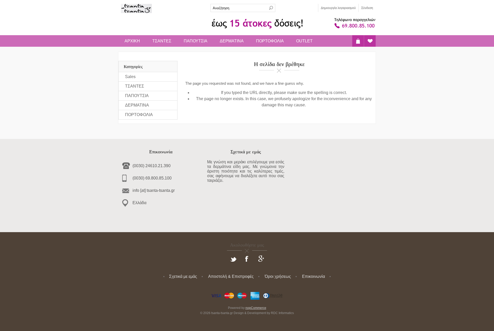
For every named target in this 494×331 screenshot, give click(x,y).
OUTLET (304, 41)
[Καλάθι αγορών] (358, 41)
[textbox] (238, 8)
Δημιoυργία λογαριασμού (338, 8)
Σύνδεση (367, 8)
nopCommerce (255, 308)
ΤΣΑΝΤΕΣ (161, 41)
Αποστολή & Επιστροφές (231, 276)
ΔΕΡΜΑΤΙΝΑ (232, 41)
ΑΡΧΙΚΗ (132, 41)
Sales (130, 76)
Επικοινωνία (313, 276)
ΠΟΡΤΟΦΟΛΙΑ (270, 41)
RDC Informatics (282, 313)
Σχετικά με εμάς (183, 276)
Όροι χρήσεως (278, 276)
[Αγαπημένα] (370, 41)
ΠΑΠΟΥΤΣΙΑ (195, 41)
